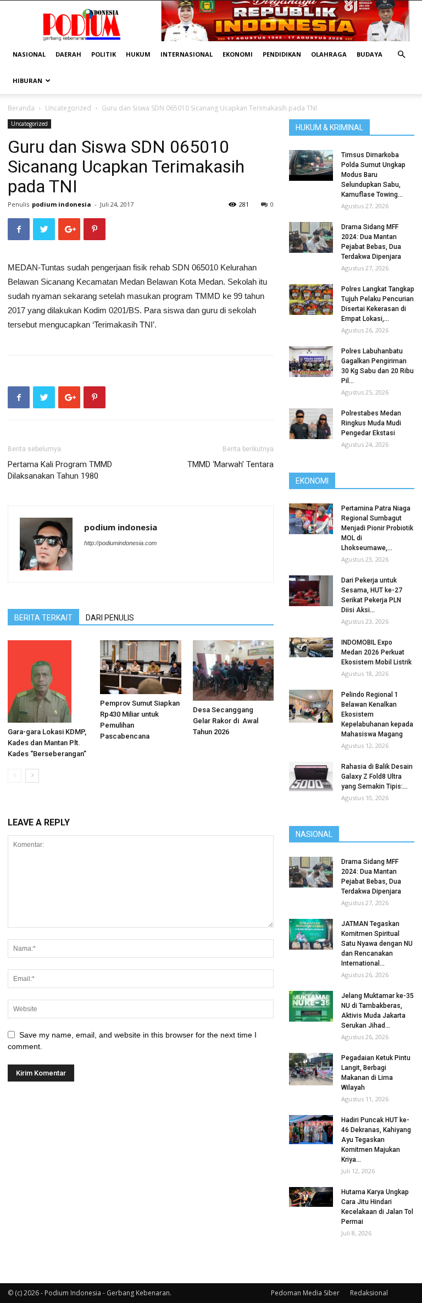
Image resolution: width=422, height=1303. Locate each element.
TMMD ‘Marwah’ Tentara (230, 464)
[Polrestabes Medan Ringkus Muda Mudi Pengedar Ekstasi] (311, 423)
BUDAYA (369, 54)
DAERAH (68, 54)
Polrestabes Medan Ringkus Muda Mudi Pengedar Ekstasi (371, 423)
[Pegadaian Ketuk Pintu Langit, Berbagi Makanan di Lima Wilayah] (311, 1069)
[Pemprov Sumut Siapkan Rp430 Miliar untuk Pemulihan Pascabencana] (140, 667)
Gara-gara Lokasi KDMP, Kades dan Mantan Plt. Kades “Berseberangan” (47, 743)
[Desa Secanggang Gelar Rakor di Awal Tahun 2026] (233, 670)
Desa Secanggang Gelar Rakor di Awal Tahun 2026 (225, 721)
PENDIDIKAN (282, 54)
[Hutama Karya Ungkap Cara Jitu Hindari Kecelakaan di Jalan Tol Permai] (311, 1197)
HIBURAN (27, 80)
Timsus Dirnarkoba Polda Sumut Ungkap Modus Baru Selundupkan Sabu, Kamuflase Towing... (373, 174)
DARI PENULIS (110, 617)
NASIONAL (29, 54)
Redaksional (369, 1293)
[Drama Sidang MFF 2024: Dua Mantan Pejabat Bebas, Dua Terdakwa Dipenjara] (311, 237)
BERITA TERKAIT (43, 617)
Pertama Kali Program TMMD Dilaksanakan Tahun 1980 (60, 470)
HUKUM (138, 54)
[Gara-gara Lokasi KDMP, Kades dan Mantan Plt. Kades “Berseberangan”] (48, 681)
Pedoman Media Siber (305, 1293)
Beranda (21, 108)
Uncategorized (68, 108)
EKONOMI (238, 54)
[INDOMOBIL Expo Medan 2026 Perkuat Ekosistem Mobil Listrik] (311, 647)
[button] (401, 54)
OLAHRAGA (329, 54)
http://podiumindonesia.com (120, 543)
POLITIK (103, 54)
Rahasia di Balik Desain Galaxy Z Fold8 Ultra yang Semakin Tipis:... (377, 776)
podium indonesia (61, 204)
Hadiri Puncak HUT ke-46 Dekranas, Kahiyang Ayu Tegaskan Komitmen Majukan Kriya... (376, 1139)
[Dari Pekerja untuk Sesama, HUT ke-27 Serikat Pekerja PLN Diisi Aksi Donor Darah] (311, 590)
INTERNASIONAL (186, 54)
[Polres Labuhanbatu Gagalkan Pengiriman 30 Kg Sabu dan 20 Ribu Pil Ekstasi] (311, 361)
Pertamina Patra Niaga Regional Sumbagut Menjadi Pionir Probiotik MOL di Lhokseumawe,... (377, 528)
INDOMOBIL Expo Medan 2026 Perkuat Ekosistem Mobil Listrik (376, 652)
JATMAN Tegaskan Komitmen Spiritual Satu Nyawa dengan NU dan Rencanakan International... (377, 943)
